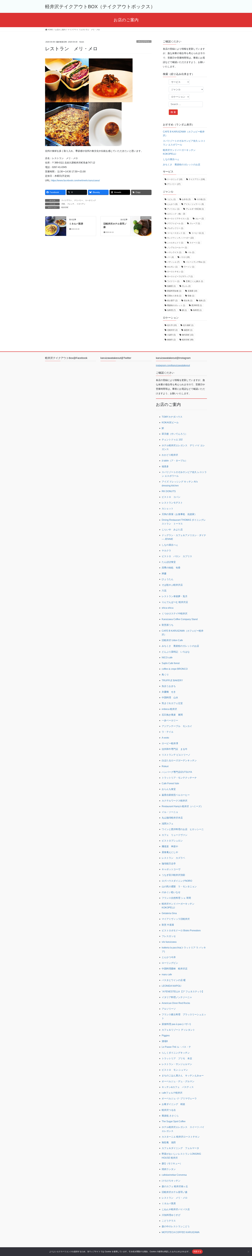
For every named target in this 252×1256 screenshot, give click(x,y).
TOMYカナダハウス (172, 417)
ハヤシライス (174, 252)
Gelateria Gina (169, 913)
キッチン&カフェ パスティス (178, 1087)
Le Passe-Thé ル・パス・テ (176, 1047)
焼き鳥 (188, 300)
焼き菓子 (172, 300)
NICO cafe (167, 657)
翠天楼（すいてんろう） (174, 434)
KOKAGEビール (170, 422)
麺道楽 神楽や (170, 846)
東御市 (171, 340)
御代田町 (187, 335)
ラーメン (189, 267)
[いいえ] (248, 1251)
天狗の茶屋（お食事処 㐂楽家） (179, 514)
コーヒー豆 (197, 233)
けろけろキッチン (171, 1180)
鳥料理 (197, 310)
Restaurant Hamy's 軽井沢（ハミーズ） (182, 806)
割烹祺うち (167, 625)
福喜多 (165, 466)
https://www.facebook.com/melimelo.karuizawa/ (75, 180)
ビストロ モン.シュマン (175, 1070)
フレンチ (70, 204)
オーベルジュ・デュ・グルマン (178, 1081)
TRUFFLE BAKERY (172, 680)
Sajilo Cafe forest (171, 663)
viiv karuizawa (169, 942)
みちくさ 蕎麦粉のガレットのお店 (181, 164)
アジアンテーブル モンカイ (177, 726)
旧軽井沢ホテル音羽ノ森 (174, 1192)
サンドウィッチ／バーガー (180, 238)
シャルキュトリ (175, 243)
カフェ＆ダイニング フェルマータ (180, 1148)
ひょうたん (167, 579)
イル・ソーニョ (170, 812)
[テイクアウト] (55, 224)
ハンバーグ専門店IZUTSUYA (177, 772)
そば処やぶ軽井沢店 (172, 585)
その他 (201, 199)
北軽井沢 (172, 330)
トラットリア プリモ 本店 (177, 1058)
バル (191, 252)
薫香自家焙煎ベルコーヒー (176, 795)
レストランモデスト (172, 502)
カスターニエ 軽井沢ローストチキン (181, 1136)
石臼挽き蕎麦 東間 (172, 715)
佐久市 (172, 325)
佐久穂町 (188, 325)
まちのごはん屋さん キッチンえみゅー (183, 1075)
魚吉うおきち (169, 686)
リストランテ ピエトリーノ (176, 755)
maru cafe (167, 974)
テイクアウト (144, 41)
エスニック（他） (176, 214)
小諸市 (171, 335)
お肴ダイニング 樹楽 (173, 1104)
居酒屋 (192, 291)
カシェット (167, 508)
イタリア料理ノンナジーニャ (177, 997)
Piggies (166, 1035)
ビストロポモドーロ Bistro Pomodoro (181, 930)
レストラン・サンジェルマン (177, 1064)
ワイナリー (173, 281)
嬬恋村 (188, 330)
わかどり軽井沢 (170, 455)
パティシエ (173, 262)
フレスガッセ (169, 936)
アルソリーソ (169, 1009)
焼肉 (202, 300)
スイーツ (195, 243)
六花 (164, 590)
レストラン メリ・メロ (174, 1198)
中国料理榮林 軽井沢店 (174, 968)
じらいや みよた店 (172, 529)
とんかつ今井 (169, 957)
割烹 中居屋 (168, 925)
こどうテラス (169, 1220)
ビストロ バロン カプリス (177, 556)
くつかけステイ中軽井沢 (174, 613)
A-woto (165, 737)
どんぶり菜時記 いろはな (176, 652)
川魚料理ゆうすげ (171, 1215)
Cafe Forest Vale (170, 783)
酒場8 (165, 1041)
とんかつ (172, 204)
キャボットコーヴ (171, 869)
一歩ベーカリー (170, 720)
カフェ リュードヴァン (174, 835)
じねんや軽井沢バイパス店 (176, 1209)
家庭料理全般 (174, 291)
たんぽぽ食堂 (169, 562)
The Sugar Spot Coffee (174, 1121)
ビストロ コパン (171, 497)
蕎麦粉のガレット (176, 305)
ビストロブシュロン (172, 840)
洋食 (63, 204)
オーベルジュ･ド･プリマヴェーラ (179, 1098)
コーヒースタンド (176, 233)
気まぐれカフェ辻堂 (172, 703)
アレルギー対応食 (195, 209)
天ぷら (186, 286)
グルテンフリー (175, 228)
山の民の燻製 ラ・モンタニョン (179, 886)
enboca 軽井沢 (169, 709)
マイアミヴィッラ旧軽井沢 (176, 919)
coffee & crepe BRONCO (175, 669)
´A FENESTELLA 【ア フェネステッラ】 (183, 991)
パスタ (185, 257)
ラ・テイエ (167, 732)
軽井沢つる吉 (169, 1110)
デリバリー (78, 200)
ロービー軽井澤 (170, 743)
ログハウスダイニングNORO (177, 881)
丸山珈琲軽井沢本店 (172, 817)
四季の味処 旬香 (171, 567)
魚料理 (171, 310)
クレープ (195, 223)
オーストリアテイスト (178, 218)
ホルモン (172, 267)
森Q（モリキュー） (172, 1163)
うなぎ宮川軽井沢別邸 (173, 875)
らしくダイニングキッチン (176, 1053)
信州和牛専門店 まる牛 (174, 749)
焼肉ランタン (169, 1169)
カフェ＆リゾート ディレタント (178, 1030)
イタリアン (81, 204)
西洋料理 (196, 305)
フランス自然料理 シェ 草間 (176, 898)
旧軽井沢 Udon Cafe (172, 640)
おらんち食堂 (169, 789)
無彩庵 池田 (169, 1142)
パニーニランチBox (195, 262)
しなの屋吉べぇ (171, 159)
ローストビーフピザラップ (180, 276)
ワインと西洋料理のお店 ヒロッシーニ (183, 829)
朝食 (191, 296)
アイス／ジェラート (194, 204)
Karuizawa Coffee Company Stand (180, 619)
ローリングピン (170, 963)
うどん (171, 199)
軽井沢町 (64, 207)
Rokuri (165, 766)
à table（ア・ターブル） (174, 460)
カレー (199, 218)
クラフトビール (175, 223)
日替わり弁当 (174, 296)
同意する (197, 1251)
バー (170, 257)
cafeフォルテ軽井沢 (172, 1093)
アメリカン (173, 209)
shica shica (167, 608)
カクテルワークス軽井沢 (174, 800)
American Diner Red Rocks (176, 1003)
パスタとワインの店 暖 (174, 980)
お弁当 (186, 199)
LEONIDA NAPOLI (171, 986)
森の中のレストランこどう (176, 1226)
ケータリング (90, 200)
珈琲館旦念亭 (169, 863)
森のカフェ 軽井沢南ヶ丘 (175, 1186)
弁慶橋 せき (169, 692)
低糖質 (171, 286)
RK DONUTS (169, 491)
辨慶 (164, 573)
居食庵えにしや (170, 852)
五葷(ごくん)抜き (194, 281)
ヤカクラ (166, 550)
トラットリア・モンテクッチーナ (179, 777)
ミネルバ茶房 (76, 223)
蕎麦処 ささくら (170, 1115)
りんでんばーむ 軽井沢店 (175, 602)
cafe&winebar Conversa (174, 1175)
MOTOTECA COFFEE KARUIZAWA (181, 1232)
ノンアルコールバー (177, 247)
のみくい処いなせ (171, 892)
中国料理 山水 (170, 697)
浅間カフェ (167, 823)
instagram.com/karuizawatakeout (173, 365)
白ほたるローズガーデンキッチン (179, 760)
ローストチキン (175, 272)
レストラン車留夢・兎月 (174, 596)
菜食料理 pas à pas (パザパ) (176, 1024)
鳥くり (165, 674)
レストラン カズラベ (173, 858)
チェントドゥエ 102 (172, 439)
